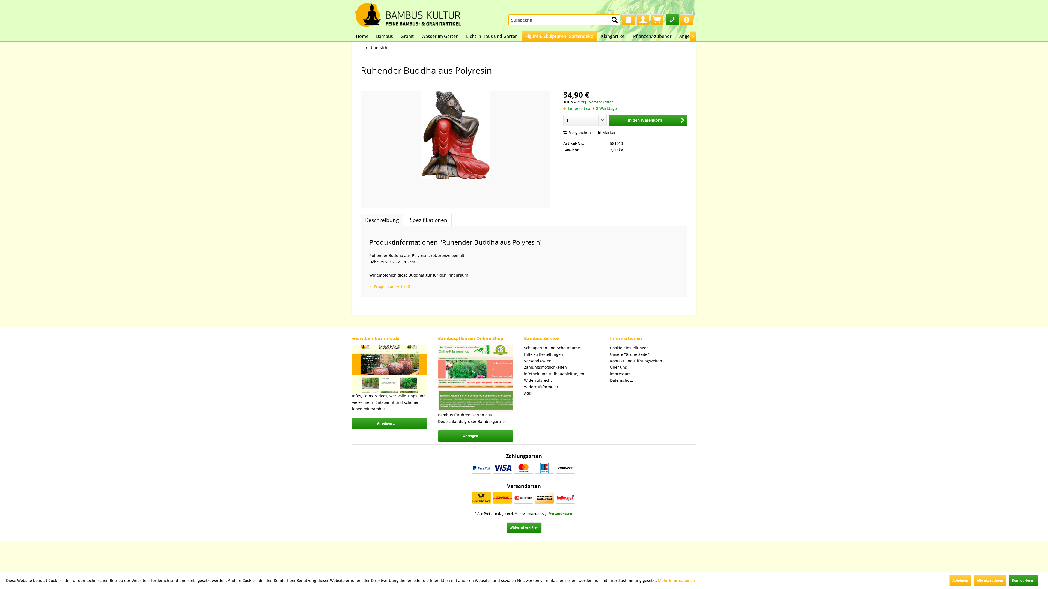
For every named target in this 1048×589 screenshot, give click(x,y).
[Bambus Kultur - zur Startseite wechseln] (408, 13)
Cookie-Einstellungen (629, 347)
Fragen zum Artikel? (391, 286)
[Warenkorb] (657, 19)
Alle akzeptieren (990, 580)
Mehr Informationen (676, 580)
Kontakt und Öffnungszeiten (636, 360)
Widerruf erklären (524, 527)
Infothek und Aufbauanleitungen (554, 373)
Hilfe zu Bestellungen (543, 354)
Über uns (618, 367)
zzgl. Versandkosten (597, 102)
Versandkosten (538, 360)
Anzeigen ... (386, 423)
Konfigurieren (1023, 580)
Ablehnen (960, 580)
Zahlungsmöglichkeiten (545, 367)
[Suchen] (614, 19)
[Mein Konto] (642, 19)
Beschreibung (382, 220)
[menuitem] (564, 19)
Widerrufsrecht (538, 380)
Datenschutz (621, 380)
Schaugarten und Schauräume (552, 347)
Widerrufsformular (541, 386)
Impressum (620, 373)
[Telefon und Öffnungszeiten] (672, 19)
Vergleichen (579, 132)
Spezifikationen (428, 220)
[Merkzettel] (628, 19)
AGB (528, 393)
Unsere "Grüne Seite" (629, 354)
